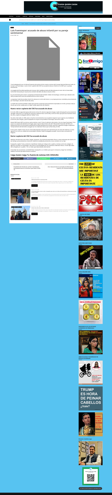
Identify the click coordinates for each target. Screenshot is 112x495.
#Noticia (12, 27)
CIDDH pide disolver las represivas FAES (39, 179)
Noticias (11, 16)
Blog (43, 16)
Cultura (18, 16)
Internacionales (17, 178)
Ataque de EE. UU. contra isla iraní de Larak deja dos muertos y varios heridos (34, 19)
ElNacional (37, 16)
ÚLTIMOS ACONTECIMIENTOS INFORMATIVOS (90, 488)
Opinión (16, 190)
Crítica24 (31, 16)
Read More (34, 185)
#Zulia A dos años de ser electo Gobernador (40, 207)
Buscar (80, 26)
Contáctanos (49, 16)
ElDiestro (25, 16)
